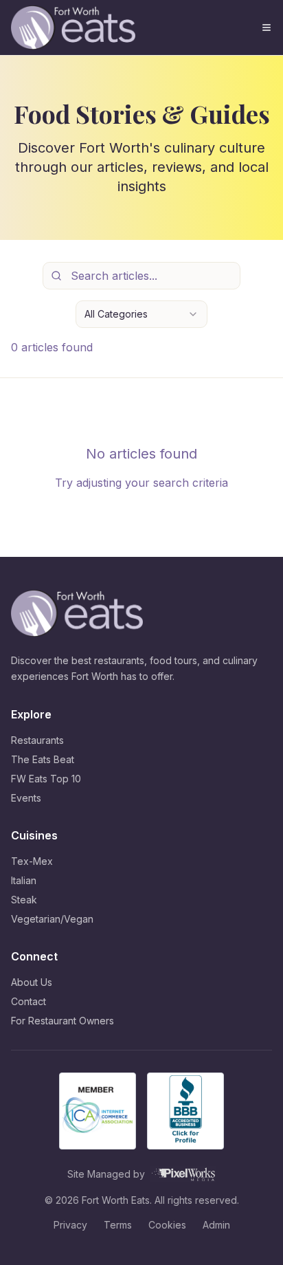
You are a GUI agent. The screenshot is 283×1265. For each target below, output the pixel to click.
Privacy (70, 1225)
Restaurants (37, 740)
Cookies (167, 1225)
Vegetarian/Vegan (52, 919)
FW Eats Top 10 (46, 778)
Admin (216, 1225)
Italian (23, 880)
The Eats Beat (42, 759)
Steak (24, 899)
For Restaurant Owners (62, 1020)
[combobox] (141, 314)
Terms (118, 1225)
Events (26, 798)
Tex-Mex (32, 861)
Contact (28, 1001)
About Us (31, 982)
